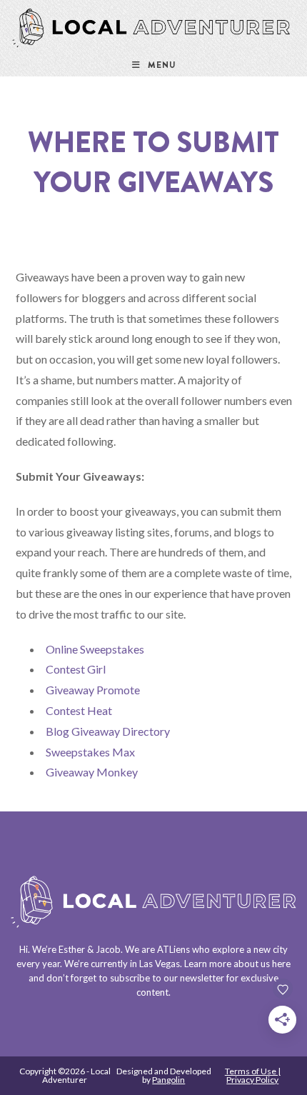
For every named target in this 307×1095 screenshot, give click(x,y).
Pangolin (168, 1079)
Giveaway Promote (93, 689)
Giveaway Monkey (92, 772)
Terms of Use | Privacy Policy (253, 1075)
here (281, 963)
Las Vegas (159, 963)
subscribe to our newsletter (167, 978)
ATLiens (173, 949)
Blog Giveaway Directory (108, 731)
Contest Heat (79, 710)
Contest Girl (76, 669)
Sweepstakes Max (90, 752)
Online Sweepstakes (95, 649)
